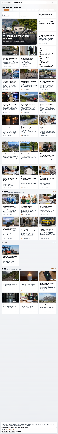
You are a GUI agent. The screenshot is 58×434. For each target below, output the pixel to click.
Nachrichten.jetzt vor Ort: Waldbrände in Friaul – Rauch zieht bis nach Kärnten (47, 305)
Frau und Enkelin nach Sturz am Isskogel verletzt (28, 105)
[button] (10, 15)
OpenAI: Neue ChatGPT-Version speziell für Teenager (28, 304)
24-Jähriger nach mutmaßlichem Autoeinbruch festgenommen (9, 82)
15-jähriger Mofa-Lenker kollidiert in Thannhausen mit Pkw (47, 105)
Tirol (33, 9)
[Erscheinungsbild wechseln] (55, 2)
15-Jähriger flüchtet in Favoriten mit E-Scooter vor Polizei (28, 82)
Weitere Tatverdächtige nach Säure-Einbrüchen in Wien (27, 59)
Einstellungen (18, 431)
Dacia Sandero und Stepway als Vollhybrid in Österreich (46, 230)
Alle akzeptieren (5, 431)
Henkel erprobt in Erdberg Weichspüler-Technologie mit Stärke (10, 207)
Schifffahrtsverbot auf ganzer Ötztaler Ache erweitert (27, 128)
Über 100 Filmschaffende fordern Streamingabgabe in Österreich (47, 156)
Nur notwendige (12, 431)
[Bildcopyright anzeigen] (36, 202)
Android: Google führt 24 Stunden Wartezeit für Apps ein (47, 284)
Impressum (12, 429)
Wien (11, 9)
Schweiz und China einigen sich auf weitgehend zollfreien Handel (10, 257)
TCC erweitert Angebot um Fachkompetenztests (26, 207)
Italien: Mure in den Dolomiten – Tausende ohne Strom (9, 283)
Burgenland (51, 9)
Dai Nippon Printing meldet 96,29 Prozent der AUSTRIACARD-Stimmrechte (10, 179)
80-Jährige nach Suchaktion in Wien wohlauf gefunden (10, 105)
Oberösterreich (23, 9)
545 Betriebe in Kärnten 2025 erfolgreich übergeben (46, 207)
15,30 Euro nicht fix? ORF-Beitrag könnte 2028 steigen (9, 229)
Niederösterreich (16, 9)
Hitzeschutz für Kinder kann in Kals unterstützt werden (47, 179)
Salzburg (41, 9)
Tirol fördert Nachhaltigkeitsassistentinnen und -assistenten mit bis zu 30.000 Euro (47, 128)
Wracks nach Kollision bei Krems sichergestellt (47, 82)
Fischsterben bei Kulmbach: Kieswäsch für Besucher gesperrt (28, 154)
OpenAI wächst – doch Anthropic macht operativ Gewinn (9, 304)
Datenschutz (8, 429)
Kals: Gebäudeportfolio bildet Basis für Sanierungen (28, 179)
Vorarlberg (46, 9)
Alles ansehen (53, 191)
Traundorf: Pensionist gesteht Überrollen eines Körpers (46, 36)
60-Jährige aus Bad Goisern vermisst (16, 37)
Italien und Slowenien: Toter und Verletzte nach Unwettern (28, 283)
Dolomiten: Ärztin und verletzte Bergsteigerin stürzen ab (9, 154)
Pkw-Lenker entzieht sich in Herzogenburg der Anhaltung (46, 22)
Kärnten (37, 9)
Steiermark (29, 9)
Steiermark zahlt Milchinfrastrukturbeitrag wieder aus (28, 230)
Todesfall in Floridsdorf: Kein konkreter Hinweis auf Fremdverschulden (9, 128)
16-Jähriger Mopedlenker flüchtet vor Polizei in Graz (10, 59)
